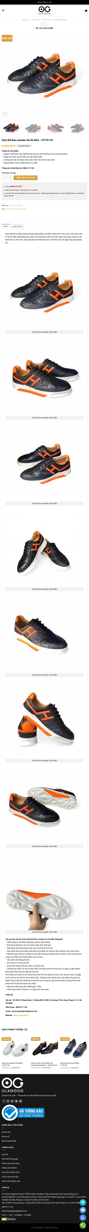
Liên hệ (5, 1154)
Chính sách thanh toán (11, 1181)
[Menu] (3, 10)
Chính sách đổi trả (9, 1168)
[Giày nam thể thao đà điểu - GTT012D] (73, 1047)
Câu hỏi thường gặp (10, 1159)
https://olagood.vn (21, 1015)
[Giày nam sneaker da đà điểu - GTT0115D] (15, 1047)
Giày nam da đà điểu (60, 20)
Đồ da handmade (9, 1141)
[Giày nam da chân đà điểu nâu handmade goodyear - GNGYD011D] (44, 1047)
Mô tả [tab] (6, 226)
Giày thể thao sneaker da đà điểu (16, 209)
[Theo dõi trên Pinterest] (16, 1101)
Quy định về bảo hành (11, 1172)
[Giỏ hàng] (86, 10)
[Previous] (6, 74)
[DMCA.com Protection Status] (9, 1219)
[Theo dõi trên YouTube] (20, 1101)
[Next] (83, 74)
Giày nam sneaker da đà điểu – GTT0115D (13, 1064)
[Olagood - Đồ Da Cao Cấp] (44, 10)
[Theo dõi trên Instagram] (8, 1101)
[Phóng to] (5, 114)
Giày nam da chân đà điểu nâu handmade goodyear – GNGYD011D (44, 1064)
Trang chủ (26, 20)
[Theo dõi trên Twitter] (12, 1101)
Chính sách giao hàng (11, 1163)
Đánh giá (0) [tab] (17, 226)
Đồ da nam (35, 20)
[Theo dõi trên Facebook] (4, 1101)
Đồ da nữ (5, 1136)
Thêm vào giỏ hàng (25, 178)
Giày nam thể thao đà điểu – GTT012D (70, 1064)
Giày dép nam (46, 20)
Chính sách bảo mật (10, 1177)
